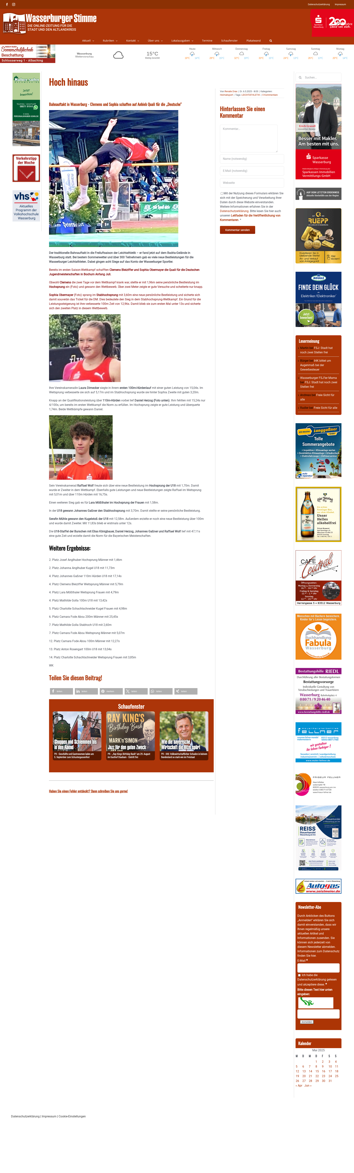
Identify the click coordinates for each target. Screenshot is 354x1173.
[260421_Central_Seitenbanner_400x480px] (318, 552)
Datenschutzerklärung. (234, 211)
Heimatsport (226, 94)
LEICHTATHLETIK (251, 94)
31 (330, 1081)
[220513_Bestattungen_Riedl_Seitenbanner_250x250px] (318, 670)
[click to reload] (315, 1002)
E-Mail (302, 960)
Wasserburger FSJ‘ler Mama (318, 378)
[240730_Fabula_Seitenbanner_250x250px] (318, 616)
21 (310, 1076)
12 (297, 1071)
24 (330, 1076)
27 (304, 1081)
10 (330, 1066)
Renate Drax (231, 91)
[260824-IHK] (184, 713)
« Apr (299, 1085)
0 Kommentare (270, 94)
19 (297, 1076)
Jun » (308, 1085)
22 (317, 1076)
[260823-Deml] (77, 713)
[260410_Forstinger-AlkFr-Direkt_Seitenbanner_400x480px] (318, 489)
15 (317, 1071)
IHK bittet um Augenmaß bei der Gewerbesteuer (315, 365)
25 (336, 1076)
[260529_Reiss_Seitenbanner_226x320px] (318, 807)
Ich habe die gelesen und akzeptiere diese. (317, 979)
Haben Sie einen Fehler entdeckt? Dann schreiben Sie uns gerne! (88, 791)
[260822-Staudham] (130, 713)
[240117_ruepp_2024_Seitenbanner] (318, 210)
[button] (270, 40)
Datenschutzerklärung (311, 979)
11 (336, 1066)
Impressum (49, 1116)
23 (323, 1076)
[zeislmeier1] (318, 881)
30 (323, 1081)
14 (310, 1071)
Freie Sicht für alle (325, 408)
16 (323, 1071)
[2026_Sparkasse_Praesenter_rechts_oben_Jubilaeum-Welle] (332, 11)
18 (336, 1071)
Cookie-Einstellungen (72, 1116)
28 (310, 1081)
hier (313, 955)
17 (330, 1071)
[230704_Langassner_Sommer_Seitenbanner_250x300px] (318, 425)
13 (304, 1071)
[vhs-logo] (26, 192)
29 (317, 1081)
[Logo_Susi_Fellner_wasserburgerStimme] (318, 724)
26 (297, 1081)
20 (304, 1076)
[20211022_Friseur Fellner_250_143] (318, 773)
